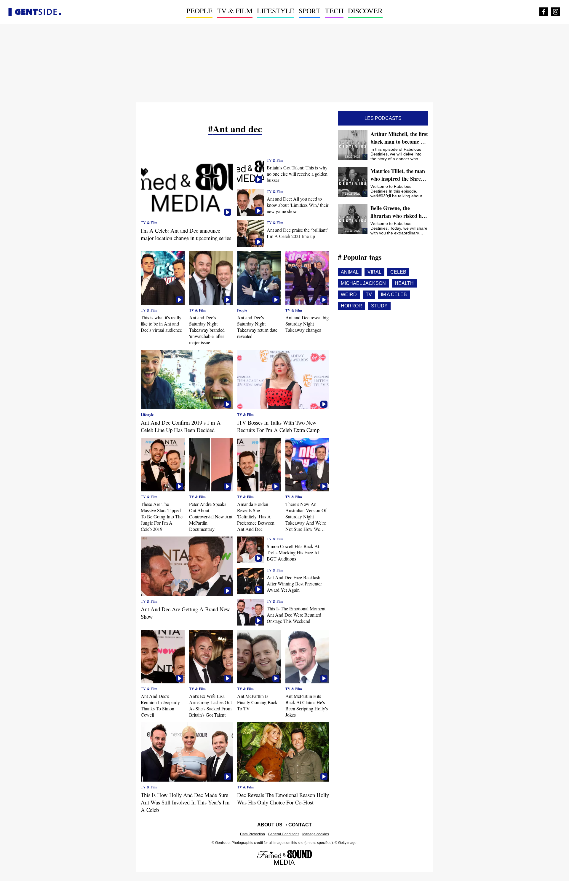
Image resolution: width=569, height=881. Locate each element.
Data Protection (252, 834)
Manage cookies (315, 834)
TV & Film (234, 10)
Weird (349, 294)
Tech (334, 10)
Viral (374, 271)
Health (404, 283)
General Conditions (283, 834)
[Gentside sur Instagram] (555, 11)
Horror (351, 305)
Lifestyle (275, 10)
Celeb (398, 271)
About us (269, 824)
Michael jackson (363, 283)
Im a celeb (394, 294)
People (199, 10)
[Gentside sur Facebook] (543, 11)
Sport (309, 10)
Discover (365, 10)
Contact (300, 824)
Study (379, 305)
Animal (350, 271)
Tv (369, 294)
